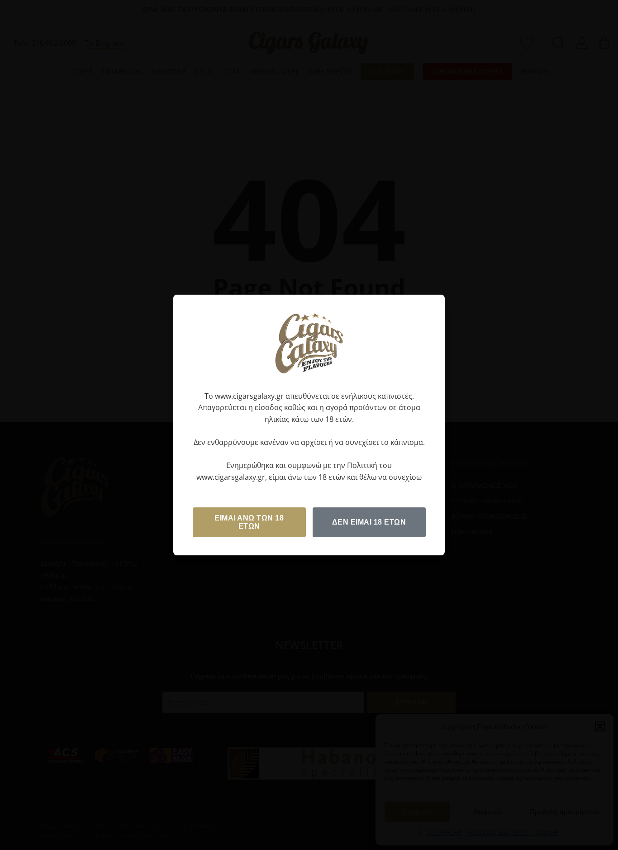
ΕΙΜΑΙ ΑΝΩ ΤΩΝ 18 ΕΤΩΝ (249, 522)
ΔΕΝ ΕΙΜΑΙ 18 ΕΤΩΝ (369, 522)
